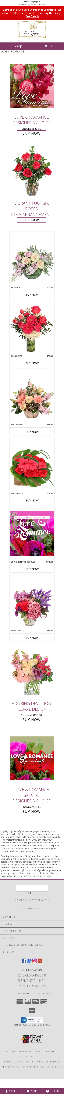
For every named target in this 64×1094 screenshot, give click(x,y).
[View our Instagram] (34, 962)
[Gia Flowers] (32, 38)
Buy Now (31, 133)
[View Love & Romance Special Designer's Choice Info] (32, 758)
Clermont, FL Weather (16, 1061)
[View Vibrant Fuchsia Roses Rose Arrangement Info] (32, 172)
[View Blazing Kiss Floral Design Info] (32, 464)
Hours (55, 1091)
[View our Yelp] (40, 962)
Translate (41, 4)
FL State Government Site (46, 1061)
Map (33, 1091)
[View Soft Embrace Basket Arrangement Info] (32, 396)
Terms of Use (54, 1067)
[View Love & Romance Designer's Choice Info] (32, 85)
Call (12, 1091)
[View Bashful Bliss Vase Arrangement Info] (32, 259)
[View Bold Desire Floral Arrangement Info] (32, 327)
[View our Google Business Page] (29, 962)
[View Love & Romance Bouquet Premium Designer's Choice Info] (32, 533)
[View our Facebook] (24, 962)
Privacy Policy (10, 1067)
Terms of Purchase (33, 1067)
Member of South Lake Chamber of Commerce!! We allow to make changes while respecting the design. (32, 13)
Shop (18, 46)
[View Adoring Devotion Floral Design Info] (32, 672)
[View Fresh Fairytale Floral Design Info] (32, 602)
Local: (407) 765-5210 (32, 986)
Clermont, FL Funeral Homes (23, 1051)
